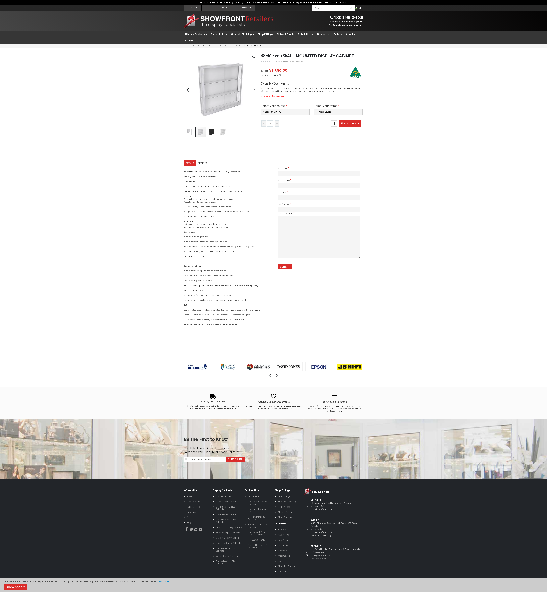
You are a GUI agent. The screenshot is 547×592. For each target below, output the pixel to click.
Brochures (192, 512)
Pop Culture (283, 540)
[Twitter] (191, 529)
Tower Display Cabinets (227, 514)
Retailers (192, 8)
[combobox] (333, 8)
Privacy (190, 496)
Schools (210, 8)
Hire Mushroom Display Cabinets (259, 525)
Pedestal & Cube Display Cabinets (227, 562)
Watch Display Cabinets (227, 556)
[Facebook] (186, 529)
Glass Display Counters (226, 502)
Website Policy (194, 507)
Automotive (283, 535)
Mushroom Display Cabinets (229, 527)
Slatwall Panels (285, 512)
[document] (273, 585)
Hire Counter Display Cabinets (257, 503)
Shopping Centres (286, 566)
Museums (227, 8)
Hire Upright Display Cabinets (257, 510)
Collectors (245, 8)
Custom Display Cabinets (227, 538)
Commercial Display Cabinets (225, 549)
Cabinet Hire (253, 496)
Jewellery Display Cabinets (228, 543)
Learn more (163, 581)
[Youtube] (200, 530)
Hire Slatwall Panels (257, 540)
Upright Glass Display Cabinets (226, 508)
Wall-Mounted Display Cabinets (220, 46)
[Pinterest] (195, 530)
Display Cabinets (198, 46)
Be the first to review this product (289, 62)
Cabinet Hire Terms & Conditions (257, 546)
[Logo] (317, 491)
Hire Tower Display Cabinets (256, 518)
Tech (280, 561)
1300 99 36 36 (348, 17)
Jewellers (282, 571)
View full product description (273, 96)
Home (186, 46)
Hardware (282, 529)
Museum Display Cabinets (228, 533)
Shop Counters (285, 517)
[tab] (190, 163)
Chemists (282, 551)
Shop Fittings (284, 496)
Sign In (360, 8)
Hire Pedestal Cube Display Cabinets (257, 533)
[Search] (350, 8)
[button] (253, 59)
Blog (189, 522)
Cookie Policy (193, 502)
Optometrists (284, 556)
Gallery (190, 517)
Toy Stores (283, 545)
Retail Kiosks (284, 507)
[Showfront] (229, 21)
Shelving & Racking (287, 502)
